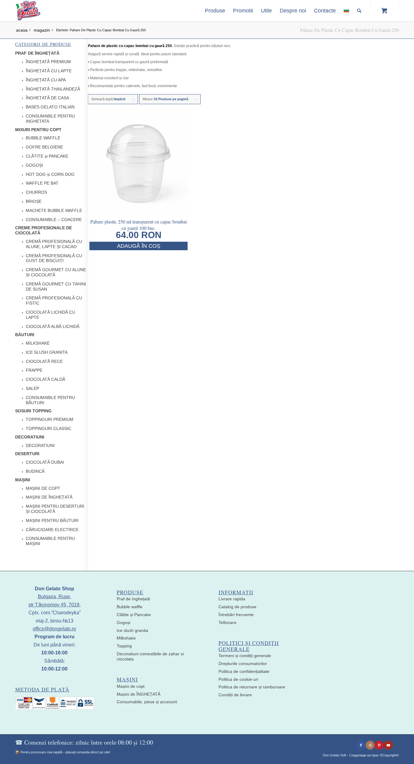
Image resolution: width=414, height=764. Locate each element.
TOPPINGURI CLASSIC (48, 428)
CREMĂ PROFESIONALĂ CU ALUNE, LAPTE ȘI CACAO (54, 244)
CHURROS (36, 192)
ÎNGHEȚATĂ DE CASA (47, 97)
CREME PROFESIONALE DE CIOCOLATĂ (43, 230)
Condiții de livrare (235, 694)
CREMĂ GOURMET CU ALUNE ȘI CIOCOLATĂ (56, 272)
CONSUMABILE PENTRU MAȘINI (50, 541)
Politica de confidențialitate (244, 671)
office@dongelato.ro (54, 628)
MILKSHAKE (38, 343)
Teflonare (227, 622)
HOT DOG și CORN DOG (50, 174)
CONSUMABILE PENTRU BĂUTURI (50, 400)
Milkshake (126, 638)
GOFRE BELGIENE (44, 147)
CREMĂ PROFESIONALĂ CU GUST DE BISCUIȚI (54, 258)
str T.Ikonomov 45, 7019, (54, 604)
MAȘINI (22, 479)
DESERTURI (27, 453)
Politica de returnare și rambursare (252, 686)
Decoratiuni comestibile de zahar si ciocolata (150, 656)
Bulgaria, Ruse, (54, 596)
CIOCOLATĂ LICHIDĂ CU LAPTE (50, 315)
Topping (124, 645)
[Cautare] (359, 10)
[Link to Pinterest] (379, 745)
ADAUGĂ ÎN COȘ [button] (138, 246)
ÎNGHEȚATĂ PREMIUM (48, 61)
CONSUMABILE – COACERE (54, 219)
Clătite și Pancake (134, 614)
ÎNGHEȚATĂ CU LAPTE (49, 70)
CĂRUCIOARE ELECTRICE (52, 529)
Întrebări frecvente (236, 614)
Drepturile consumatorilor (243, 663)
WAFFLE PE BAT (42, 183)
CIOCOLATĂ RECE (44, 361)
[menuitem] (215, 10)
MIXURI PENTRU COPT (38, 129)
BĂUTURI (24, 334)
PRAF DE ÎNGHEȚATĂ (37, 53)
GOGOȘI (34, 165)
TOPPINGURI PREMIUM (49, 419)
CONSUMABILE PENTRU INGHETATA (50, 119)
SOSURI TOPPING (33, 410)
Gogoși (123, 622)
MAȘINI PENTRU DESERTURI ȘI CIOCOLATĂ (55, 509)
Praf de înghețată (133, 598)
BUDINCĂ (35, 471)
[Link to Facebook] (361, 745)
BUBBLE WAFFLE (43, 137)
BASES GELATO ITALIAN (50, 106)
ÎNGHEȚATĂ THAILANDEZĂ (53, 89)
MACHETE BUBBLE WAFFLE (54, 210)
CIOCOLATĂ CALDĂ (45, 379)
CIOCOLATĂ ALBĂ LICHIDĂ (52, 326)
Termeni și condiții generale (245, 655)
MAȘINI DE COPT (43, 488)
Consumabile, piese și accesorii (147, 701)
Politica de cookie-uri (238, 679)
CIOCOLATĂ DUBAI (45, 462)
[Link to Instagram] (370, 745)
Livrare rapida (232, 598)
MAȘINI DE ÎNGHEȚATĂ (49, 497)
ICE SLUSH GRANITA (47, 352)
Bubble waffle (129, 606)
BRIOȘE (34, 201)
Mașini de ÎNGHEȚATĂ (138, 694)
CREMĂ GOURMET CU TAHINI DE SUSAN (56, 286)
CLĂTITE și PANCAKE (47, 156)
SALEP (32, 388)
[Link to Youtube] (388, 745)
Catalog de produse (237, 606)
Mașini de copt (131, 686)
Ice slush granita (132, 630)
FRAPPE (34, 370)
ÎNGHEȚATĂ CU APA (46, 79)
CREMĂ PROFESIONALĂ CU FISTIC (54, 300)
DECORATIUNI (29, 437)
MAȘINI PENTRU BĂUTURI (52, 520)
